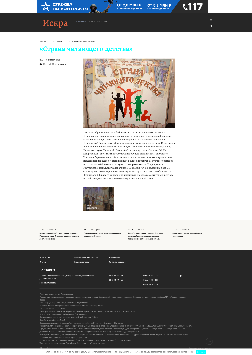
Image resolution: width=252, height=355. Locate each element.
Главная (43, 42)
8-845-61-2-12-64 (116, 276)
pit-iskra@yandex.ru (48, 283)
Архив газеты (114, 257)
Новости (59, 42)
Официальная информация (86, 257)
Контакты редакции (98, 21)
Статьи (43, 262)
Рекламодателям (81, 262)
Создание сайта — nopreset (200, 348)
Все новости (45, 257)
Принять (201, 352)
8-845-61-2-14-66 (116, 280)
